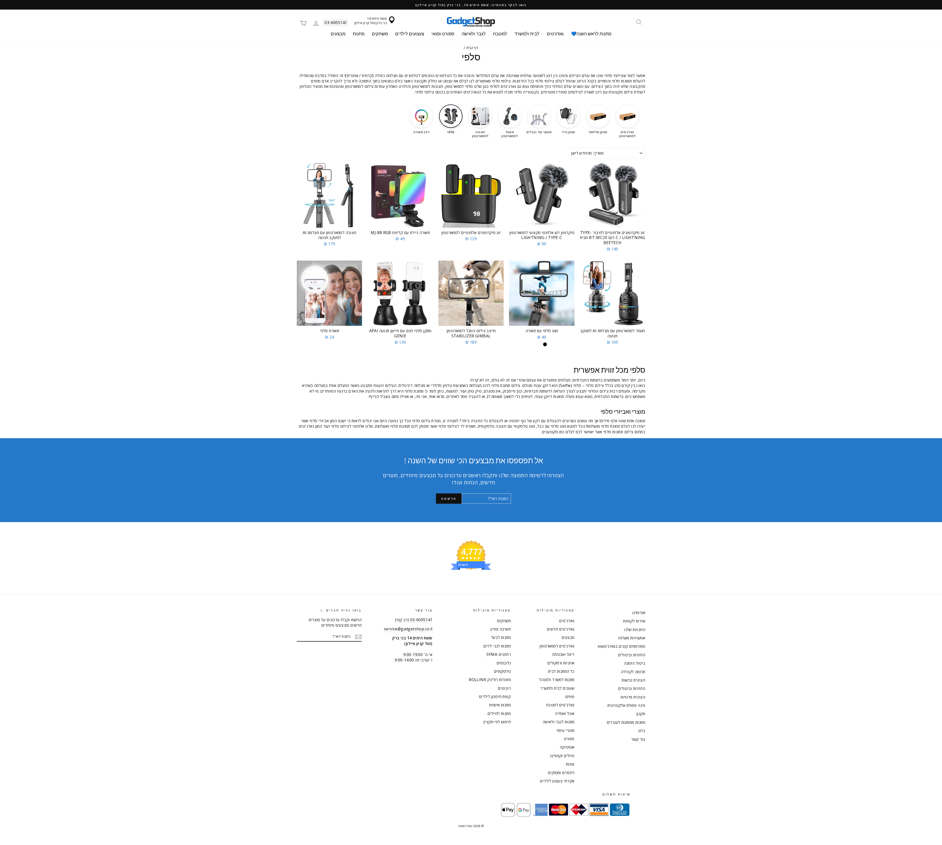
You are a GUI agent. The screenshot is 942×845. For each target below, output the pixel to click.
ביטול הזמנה (634, 663)
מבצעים (338, 34)
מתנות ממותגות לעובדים (626, 722)
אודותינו (638, 612)
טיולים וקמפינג (562, 755)
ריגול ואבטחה (563, 654)
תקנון (640, 713)
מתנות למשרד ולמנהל (556, 679)
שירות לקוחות (634, 621)
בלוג (641, 730)
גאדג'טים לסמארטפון (556, 646)
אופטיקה (567, 747)
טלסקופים (502, 671)
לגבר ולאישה (474, 34)
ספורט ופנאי (443, 34)
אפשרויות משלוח (631, 638)
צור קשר (638, 739)
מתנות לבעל (501, 637)
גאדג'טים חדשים (561, 629)
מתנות (359, 34)
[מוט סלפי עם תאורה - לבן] (538, 344)
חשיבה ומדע (500, 629)
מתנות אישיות (500, 705)
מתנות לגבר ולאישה (559, 722)
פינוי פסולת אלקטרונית (626, 705)
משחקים (380, 34)
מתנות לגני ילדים (497, 646)
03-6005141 (336, 22)
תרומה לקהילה (633, 671)
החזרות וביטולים (631, 655)
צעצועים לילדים (409, 34)
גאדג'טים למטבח (560, 705)
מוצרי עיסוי (565, 730)
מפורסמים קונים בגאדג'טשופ (621, 646)
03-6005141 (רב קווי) (413, 619)
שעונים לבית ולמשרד (557, 688)
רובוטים (504, 688)
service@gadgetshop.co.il (408, 629)
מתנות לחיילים (499, 713)
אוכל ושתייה (564, 713)
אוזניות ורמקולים (560, 663)
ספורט (569, 738)
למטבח (500, 34)
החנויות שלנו (634, 629)
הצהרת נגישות (633, 680)
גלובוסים (504, 663)
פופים (570, 696)
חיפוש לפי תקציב (497, 722)
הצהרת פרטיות (633, 697)
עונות (570, 764)
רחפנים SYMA (498, 654)
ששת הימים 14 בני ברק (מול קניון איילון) (370, 20)
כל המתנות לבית (561, 671)
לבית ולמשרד (526, 34)
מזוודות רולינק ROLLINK (490, 679)
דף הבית (472, 47)
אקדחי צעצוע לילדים (557, 781)
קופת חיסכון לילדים (495, 696)
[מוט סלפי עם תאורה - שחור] (545, 344)
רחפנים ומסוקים (561, 772)
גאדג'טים (555, 34)
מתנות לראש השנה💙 (591, 34)
